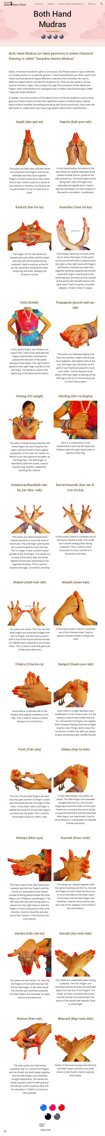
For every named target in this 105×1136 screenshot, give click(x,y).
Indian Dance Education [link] (70, 3)
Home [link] (38, 3)
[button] (101, 4)
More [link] (91, 3)
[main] (52, 20)
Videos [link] (50, 3)
